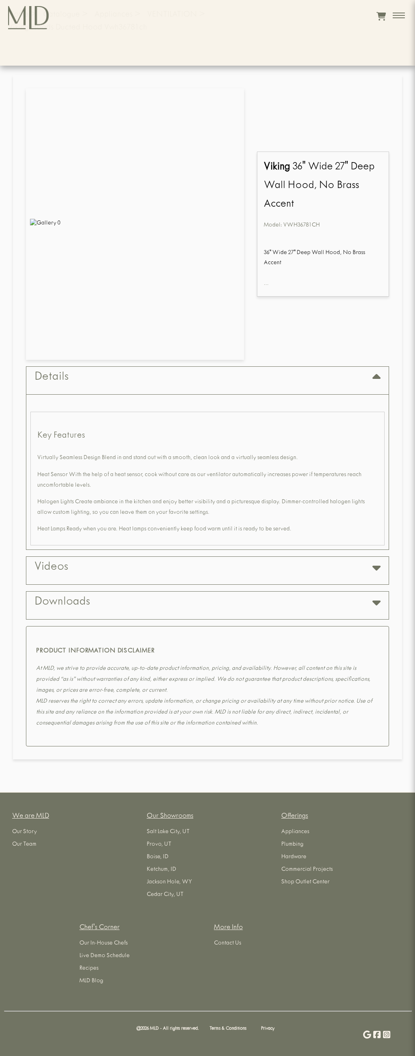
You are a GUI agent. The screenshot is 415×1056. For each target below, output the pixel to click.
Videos (51, 567)
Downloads (62, 602)
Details (51, 377)
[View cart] (381, 16)
